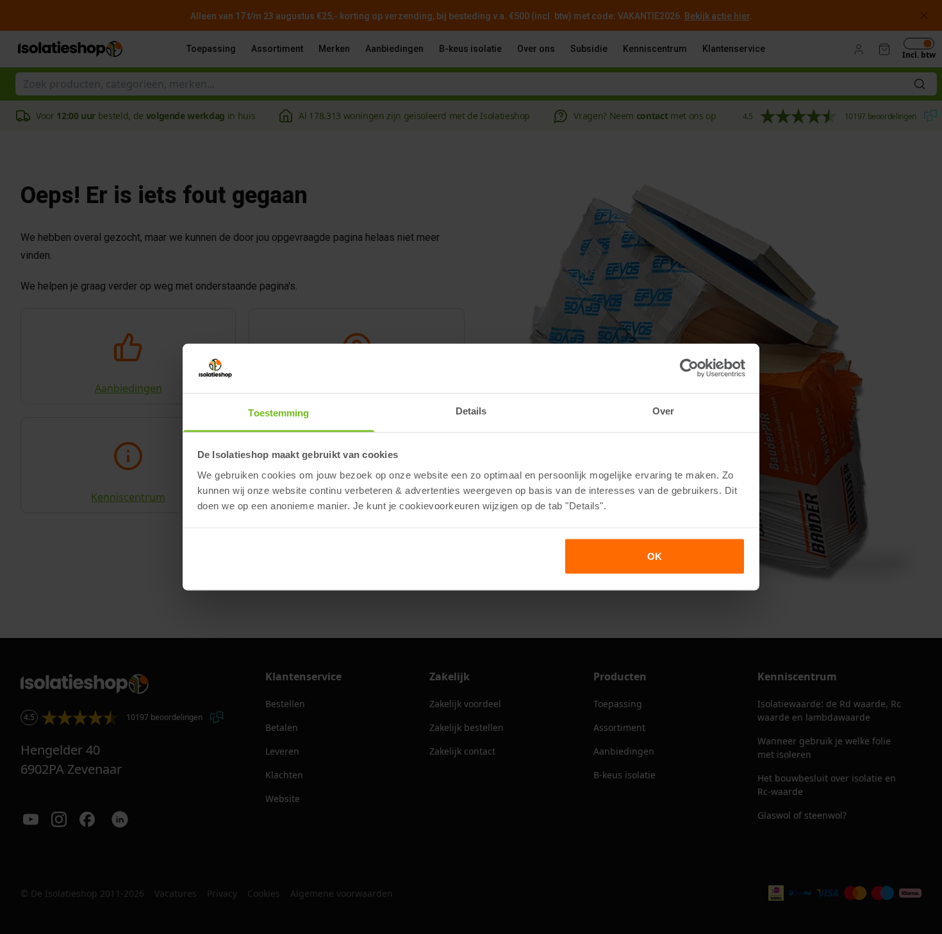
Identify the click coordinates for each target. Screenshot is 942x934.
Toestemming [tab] (278, 412)
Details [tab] (471, 410)
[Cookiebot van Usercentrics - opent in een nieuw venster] (689, 368)
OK (654, 556)
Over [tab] (663, 410)
